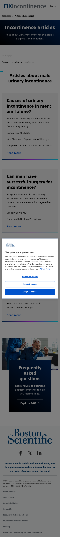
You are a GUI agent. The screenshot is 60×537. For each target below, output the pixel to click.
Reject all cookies (30, 284)
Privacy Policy (45, 269)
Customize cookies (30, 277)
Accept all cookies (30, 292)
